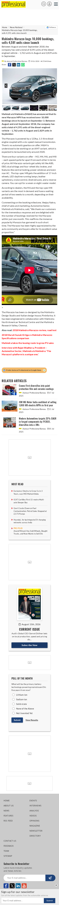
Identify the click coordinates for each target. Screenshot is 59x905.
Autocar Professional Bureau (34, 393)
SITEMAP (8, 856)
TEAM (6, 850)
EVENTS (33, 800)
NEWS (6, 810)
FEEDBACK (9, 845)
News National (16, 27)
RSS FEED (8, 820)
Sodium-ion (21, 699)
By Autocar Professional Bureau (15, 61)
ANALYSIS (34, 810)
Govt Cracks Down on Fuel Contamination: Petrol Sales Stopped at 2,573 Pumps (30, 511)
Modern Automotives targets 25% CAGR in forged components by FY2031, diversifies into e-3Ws (37, 421)
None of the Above (25, 708)
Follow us (52, 27)
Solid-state (21, 704)
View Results (31, 720)
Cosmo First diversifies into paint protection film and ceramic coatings (36, 387)
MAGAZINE (35, 825)
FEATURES (8, 815)
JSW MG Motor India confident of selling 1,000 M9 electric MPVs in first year (38, 404)
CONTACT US (10, 840)
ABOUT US (9, 805)
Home (4, 27)
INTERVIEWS (35, 805)
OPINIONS (35, 820)
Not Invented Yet (24, 713)
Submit (17, 720)
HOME (7, 800)
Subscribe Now (30, 645)
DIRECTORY (35, 835)
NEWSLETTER (36, 830)
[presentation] (5, 87)
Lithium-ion (21, 694)
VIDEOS (33, 815)
